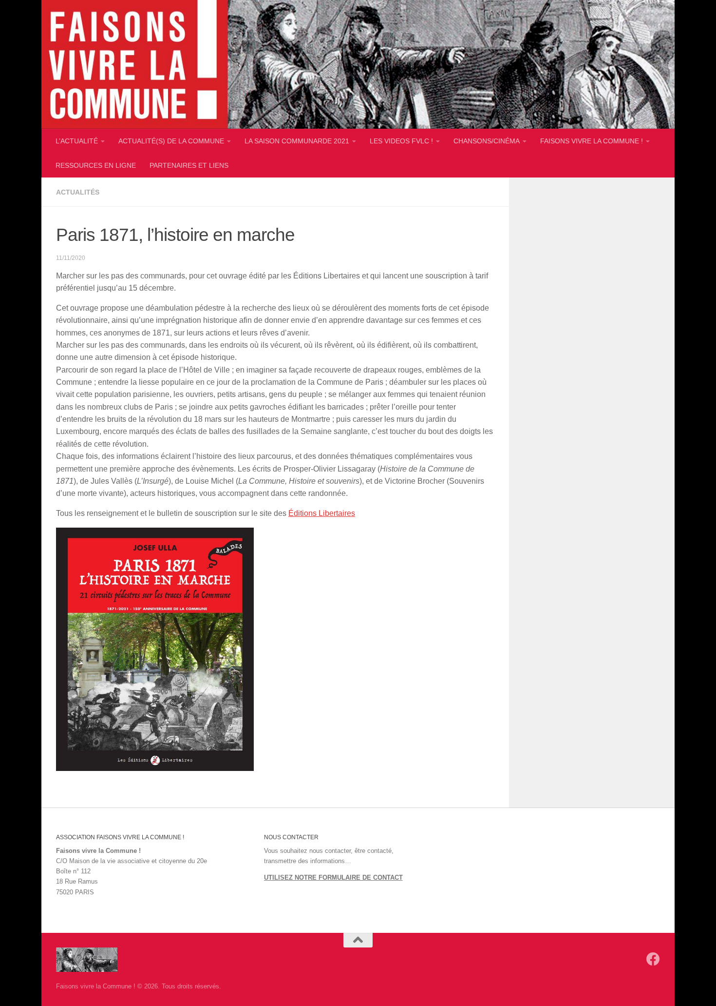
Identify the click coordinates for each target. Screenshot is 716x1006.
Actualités (77, 192)
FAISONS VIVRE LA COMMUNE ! (591, 141)
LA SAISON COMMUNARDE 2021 (297, 141)
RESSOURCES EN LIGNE (96, 165)
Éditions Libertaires (321, 513)
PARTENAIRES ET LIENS (189, 165)
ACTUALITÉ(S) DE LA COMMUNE (171, 141)
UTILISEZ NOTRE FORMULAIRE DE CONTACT (333, 877)
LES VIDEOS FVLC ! (401, 141)
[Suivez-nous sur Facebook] (653, 959)
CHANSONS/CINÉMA (486, 141)
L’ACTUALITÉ (77, 141)
